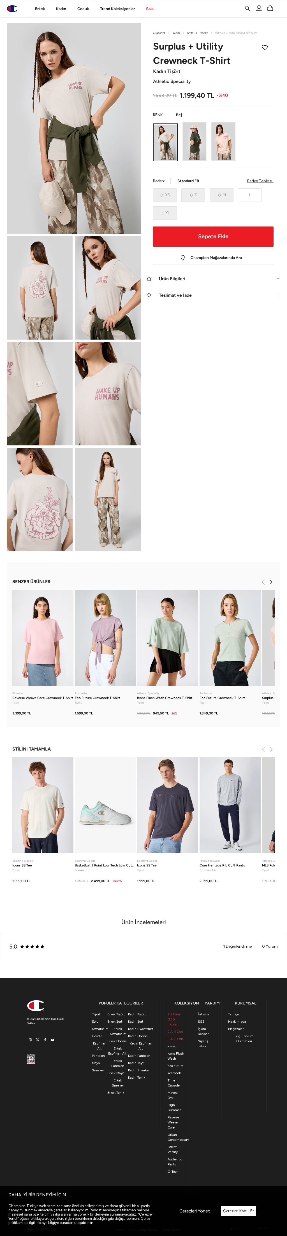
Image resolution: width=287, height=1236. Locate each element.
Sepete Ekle (213, 236)
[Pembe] (223, 141)
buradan (66, 1223)
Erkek (40, 8)
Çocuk (83, 8)
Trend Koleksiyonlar (117, 8)
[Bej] (165, 142)
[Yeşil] (194, 141)
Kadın (61, 8)
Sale (150, 8)
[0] (270, 8)
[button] (213, 279)
